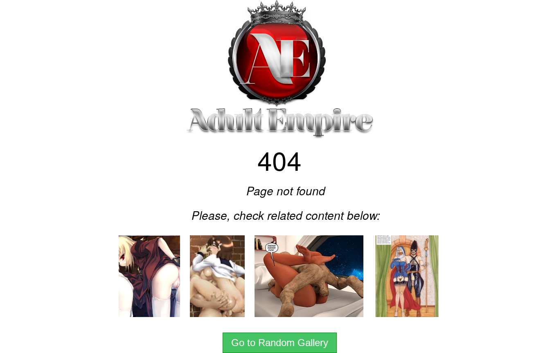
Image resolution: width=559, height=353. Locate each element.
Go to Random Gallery (279, 342)
